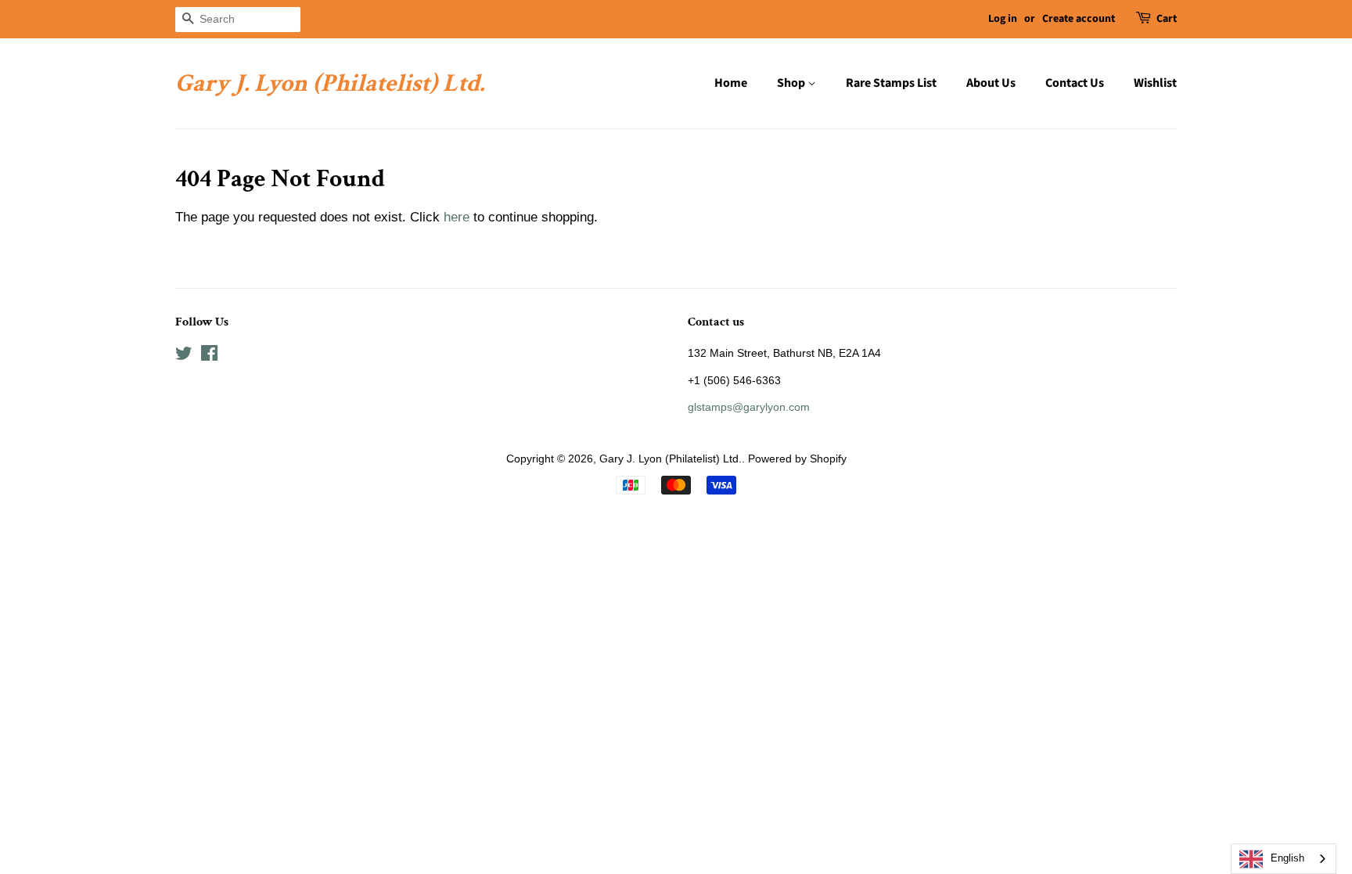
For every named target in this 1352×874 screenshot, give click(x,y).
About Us (991, 83)
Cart (1166, 19)
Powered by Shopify (797, 458)
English (1287, 858)
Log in (1002, 19)
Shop (792, 83)
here (456, 217)
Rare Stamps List (891, 83)
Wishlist (1155, 83)
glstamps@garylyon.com (749, 407)
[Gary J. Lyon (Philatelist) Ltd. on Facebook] (209, 356)
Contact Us (1074, 83)
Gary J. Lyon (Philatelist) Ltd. (329, 84)
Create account (1078, 19)
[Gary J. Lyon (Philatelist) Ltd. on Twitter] (183, 356)
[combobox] (1283, 858)
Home (730, 83)
